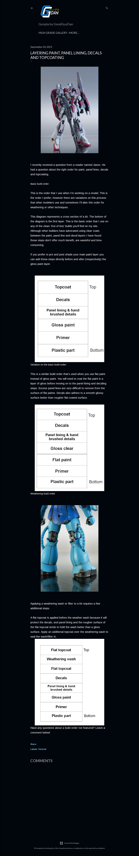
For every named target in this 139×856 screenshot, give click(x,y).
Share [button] (33, 744)
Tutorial (42, 749)
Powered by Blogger (71, 843)
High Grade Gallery (53, 32)
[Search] (107, 7)
